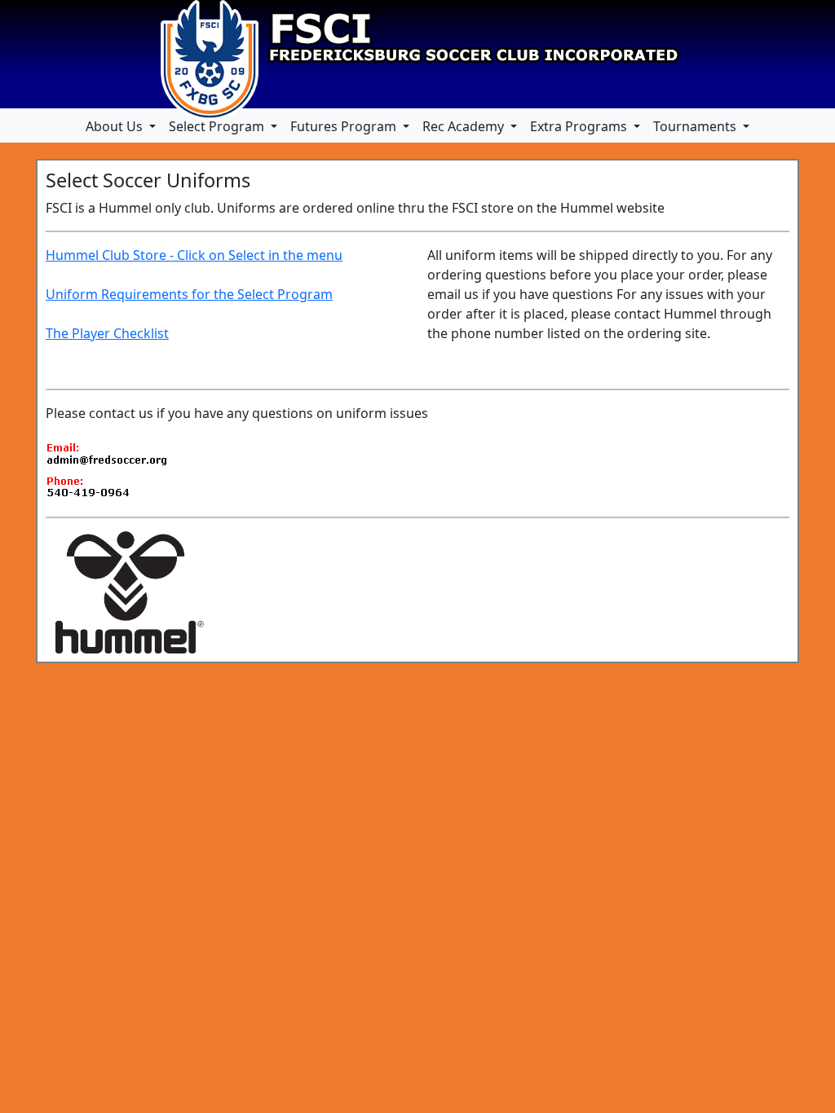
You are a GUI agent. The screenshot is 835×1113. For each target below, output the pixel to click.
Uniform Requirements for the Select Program (189, 294)
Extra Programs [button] (580, 126)
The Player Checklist (107, 333)
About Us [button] (116, 126)
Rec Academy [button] (464, 126)
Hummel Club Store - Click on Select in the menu (194, 255)
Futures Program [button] (345, 126)
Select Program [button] (218, 126)
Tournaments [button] (696, 126)
